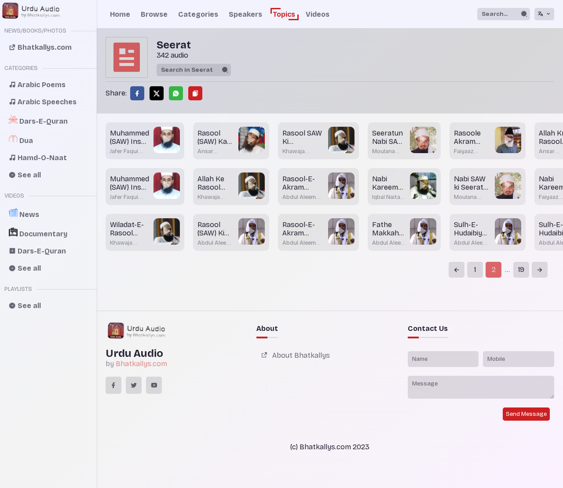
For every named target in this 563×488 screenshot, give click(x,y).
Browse (154, 14)
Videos (317, 14)
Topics (284, 14)
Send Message (526, 414)
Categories (198, 14)
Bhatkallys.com (141, 364)
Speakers (245, 14)
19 (521, 269)
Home (120, 14)
